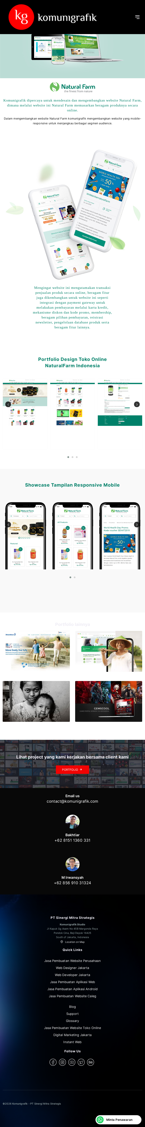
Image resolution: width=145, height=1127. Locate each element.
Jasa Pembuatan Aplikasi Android (72, 989)
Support (72, 1014)
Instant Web (72, 1042)
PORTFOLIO (70, 769)
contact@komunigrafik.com (72, 801)
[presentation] (8, 404)
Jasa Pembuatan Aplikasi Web (72, 982)
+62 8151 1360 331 (72, 840)
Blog (72, 1007)
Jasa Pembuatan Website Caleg (72, 996)
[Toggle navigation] (138, 17)
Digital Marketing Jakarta (72, 1035)
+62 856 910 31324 (72, 883)
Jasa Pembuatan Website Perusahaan (72, 961)
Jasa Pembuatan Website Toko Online (72, 1028)
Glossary (72, 1021)
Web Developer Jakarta (72, 975)
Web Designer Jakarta (72, 968)
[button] (68, 457)
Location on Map (74, 941)
